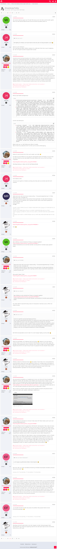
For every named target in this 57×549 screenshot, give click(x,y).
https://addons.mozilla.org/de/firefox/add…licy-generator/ (26, 384)
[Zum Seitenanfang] (55, 547)
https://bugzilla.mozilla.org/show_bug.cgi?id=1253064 (24, 161)
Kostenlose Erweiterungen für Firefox (21, 85)
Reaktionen (3, 69)
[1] (14, 100)
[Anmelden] (53, 1)
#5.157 (53, 453)
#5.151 (54, 287)
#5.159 (53, 504)
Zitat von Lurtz (18, 38)
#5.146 (53, 175)
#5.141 (54, 16)
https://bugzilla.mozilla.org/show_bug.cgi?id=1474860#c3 (25, 224)
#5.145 (53, 151)
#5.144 (53, 92)
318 (16, 12)
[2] (14, 107)
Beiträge (3, 29)
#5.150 (53, 256)
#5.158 (53, 477)
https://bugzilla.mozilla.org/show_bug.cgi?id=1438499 (24, 275)
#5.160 (53, 522)
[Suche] (50, 1)
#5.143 (53, 55)
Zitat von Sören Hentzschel (21, 457)
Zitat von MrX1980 (19, 260)
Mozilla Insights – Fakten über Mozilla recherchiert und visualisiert (28, 84)
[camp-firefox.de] (1, 1)
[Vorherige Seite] (2, 13)
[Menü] (55, 1)
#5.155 (53, 376)
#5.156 (53, 417)
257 (7, 12)
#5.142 (53, 34)
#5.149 (53, 238)
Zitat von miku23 (19, 291)
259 (12, 12)
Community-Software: (28, 547)
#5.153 (53, 338)
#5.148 (53, 221)
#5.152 (53, 310)
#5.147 (53, 192)
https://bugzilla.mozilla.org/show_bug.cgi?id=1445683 (24, 423)
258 (10, 12)
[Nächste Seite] (19, 13)
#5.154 (53, 358)
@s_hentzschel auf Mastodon (19, 86)
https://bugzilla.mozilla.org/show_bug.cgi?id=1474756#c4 (25, 243)
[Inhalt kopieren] (53, 98)
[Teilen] (55, 13)
